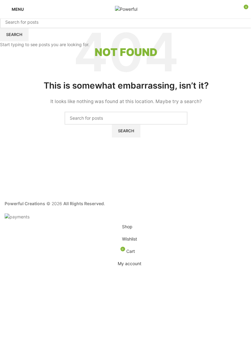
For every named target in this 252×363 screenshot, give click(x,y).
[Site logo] (126, 8)
